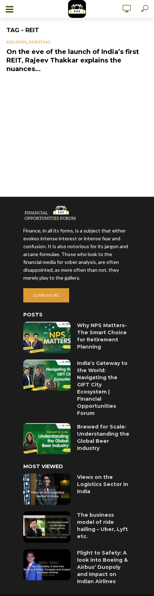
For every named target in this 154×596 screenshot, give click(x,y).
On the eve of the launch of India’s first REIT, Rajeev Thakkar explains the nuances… (72, 60)
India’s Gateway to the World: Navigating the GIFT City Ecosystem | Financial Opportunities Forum (102, 388)
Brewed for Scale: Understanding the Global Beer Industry (103, 437)
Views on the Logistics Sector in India (102, 484)
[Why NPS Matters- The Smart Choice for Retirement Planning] (47, 337)
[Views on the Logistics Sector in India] (47, 489)
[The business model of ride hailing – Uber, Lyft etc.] (47, 527)
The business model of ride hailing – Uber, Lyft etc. (102, 526)
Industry (16, 42)
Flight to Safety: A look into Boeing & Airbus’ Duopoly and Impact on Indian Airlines (102, 567)
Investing (39, 42)
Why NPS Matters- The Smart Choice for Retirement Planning (102, 336)
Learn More (46, 295)
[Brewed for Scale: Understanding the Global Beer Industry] (47, 439)
